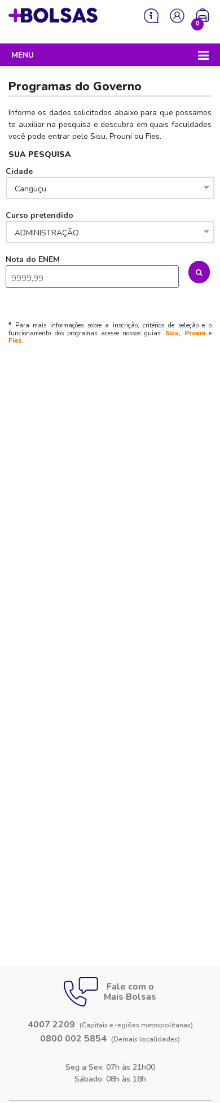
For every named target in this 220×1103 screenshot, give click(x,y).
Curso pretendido (42, 224)
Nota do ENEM (33, 259)
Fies (14, 340)
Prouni (194, 333)
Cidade (26, 180)
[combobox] (110, 189)
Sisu (172, 333)
